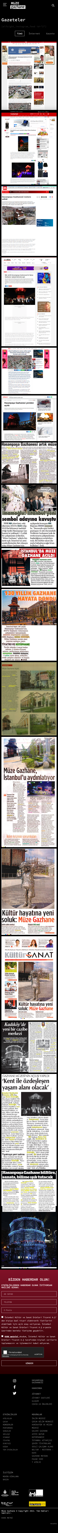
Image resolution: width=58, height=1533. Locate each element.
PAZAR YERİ (37, 1459)
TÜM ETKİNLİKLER (10, 1450)
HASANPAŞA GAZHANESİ (37, 1381)
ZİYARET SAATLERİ (41, 1397)
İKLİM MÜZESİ (38, 1418)
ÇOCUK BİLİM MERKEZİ (42, 1421)
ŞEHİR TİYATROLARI (41, 1443)
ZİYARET (36, 1393)
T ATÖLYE (36, 1462)
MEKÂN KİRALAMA (11, 1476)
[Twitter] (14, 1393)
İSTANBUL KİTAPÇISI (42, 1440)
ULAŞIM (35, 1401)
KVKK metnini (12, 1336)
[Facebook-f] (14, 1387)
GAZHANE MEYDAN (40, 1455)
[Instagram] (14, 1381)
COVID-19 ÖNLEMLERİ (42, 1404)
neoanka (53, 1523)
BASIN (5, 1479)
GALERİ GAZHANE (40, 1430)
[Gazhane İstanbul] (18, 5)
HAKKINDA (37, 1388)
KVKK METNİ (7, 1517)
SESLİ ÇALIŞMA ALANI (42, 1446)
